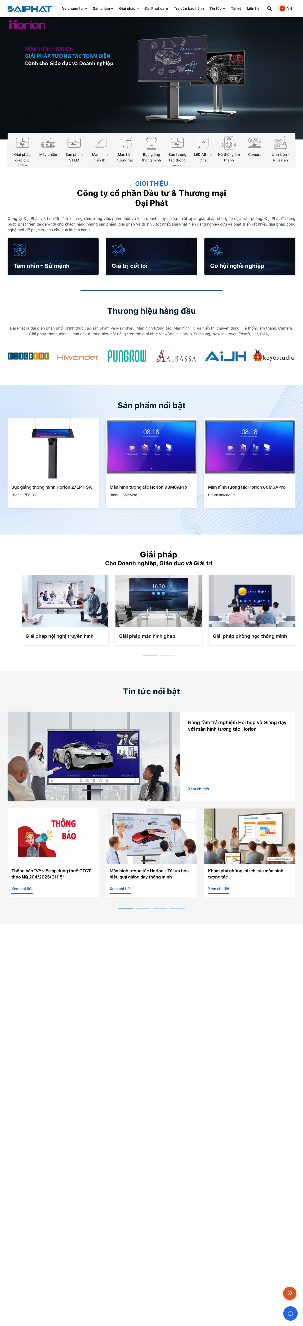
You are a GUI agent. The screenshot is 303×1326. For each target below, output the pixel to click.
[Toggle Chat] (290, 1313)
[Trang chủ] (31, 8)
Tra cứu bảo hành (189, 8)
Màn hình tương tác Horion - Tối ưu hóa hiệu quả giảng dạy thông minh (149, 873)
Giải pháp (127, 8)
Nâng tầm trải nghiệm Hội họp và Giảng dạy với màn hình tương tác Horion (237, 726)
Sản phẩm (102, 8)
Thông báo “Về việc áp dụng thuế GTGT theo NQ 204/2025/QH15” (51, 873)
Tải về (236, 8)
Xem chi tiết (198, 789)
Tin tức (216, 8)
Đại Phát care (156, 8)
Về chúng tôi (73, 8)
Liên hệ (253, 8)
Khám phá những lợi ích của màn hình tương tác (245, 873)
